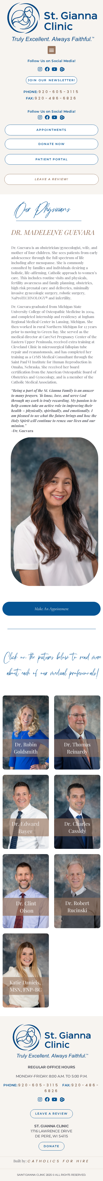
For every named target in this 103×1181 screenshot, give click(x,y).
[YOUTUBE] (55, 69)
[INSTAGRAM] (40, 69)
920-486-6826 (56, 98)
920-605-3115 (59, 91)
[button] (52, 50)
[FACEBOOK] (48, 69)
